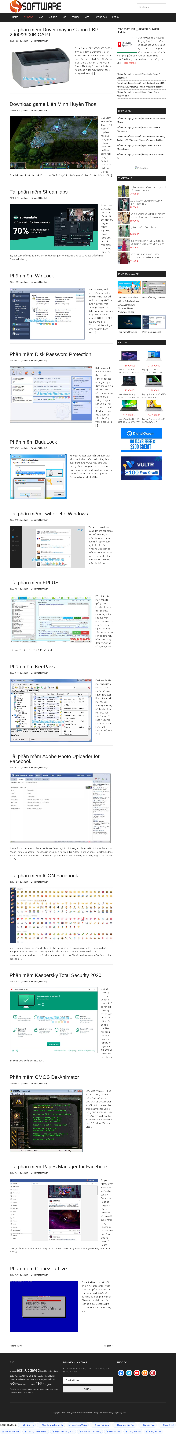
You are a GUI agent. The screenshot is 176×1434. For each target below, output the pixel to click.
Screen (30, 1389)
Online (22, 1385)
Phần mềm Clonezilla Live (38, 1268)
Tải (16, 1393)
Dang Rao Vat (133, 1431)
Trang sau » (107, 1346)
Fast (16, 1376)
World (30, 1393)
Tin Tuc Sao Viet (10, 1431)
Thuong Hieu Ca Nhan (36, 1431)
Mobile (47, 1379)
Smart (56, 1389)
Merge (42, 1379)
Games (32, 1376)
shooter (35, 1389)
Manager (26, 1379)
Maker (20, 1379)
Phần (40, 1384)
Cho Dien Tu (27, 1425)
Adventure (13, 1371)
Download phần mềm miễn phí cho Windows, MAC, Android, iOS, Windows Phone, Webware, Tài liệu (128, 304)
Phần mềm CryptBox (127, 332)
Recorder (24, 1389)
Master (32, 1379)
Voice (25, 1393)
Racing (18, 1389)
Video (20, 1392)
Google (38, 1376)
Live (15, 1379)
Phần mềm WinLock (32, 276)
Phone (27, 1385)
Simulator (49, 1389)
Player (50, 1385)
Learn (12, 1379)
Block (42, 1371)
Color (50, 1371)
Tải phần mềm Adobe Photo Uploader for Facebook (55, 759)
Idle (50, 1376)
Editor (12, 1376)
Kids (53, 1376)
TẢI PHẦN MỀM (36, 6)
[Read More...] (129, 63)
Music (53, 1379)
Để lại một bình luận (39, 41)
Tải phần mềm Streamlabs (39, 192)
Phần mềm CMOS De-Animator (44, 1077)
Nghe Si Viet (167, 1425)
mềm (14, 1384)
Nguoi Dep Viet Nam (125, 1425)
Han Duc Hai (113, 1431)
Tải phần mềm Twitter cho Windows (49, 514)
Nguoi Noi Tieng (101, 1425)
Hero (42, 1376)
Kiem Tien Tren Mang (90, 1431)
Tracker (12, 1393)
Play (46, 1385)
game (25, 1375)
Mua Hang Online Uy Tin (51, 1425)
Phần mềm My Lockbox (153, 297)
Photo (32, 1385)
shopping (41, 1389)
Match (37, 1379)
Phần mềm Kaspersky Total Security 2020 (55, 975)
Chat (46, 1371)
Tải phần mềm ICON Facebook (44, 875)
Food (20, 1376)
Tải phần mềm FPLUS (34, 582)
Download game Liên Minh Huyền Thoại (53, 104)
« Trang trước (16, 1346)
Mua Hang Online (78, 1425)
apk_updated (28, 1370)
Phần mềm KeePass (32, 666)
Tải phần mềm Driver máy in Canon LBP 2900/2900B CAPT (54, 32)
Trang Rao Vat (153, 1431)
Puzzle (13, 1389)
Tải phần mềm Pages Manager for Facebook (59, 1166)
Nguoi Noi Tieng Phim (63, 1431)
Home (47, 1376)
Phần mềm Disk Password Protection (50, 354)
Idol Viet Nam (148, 1425)
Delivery (55, 1371)
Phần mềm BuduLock (33, 442)
